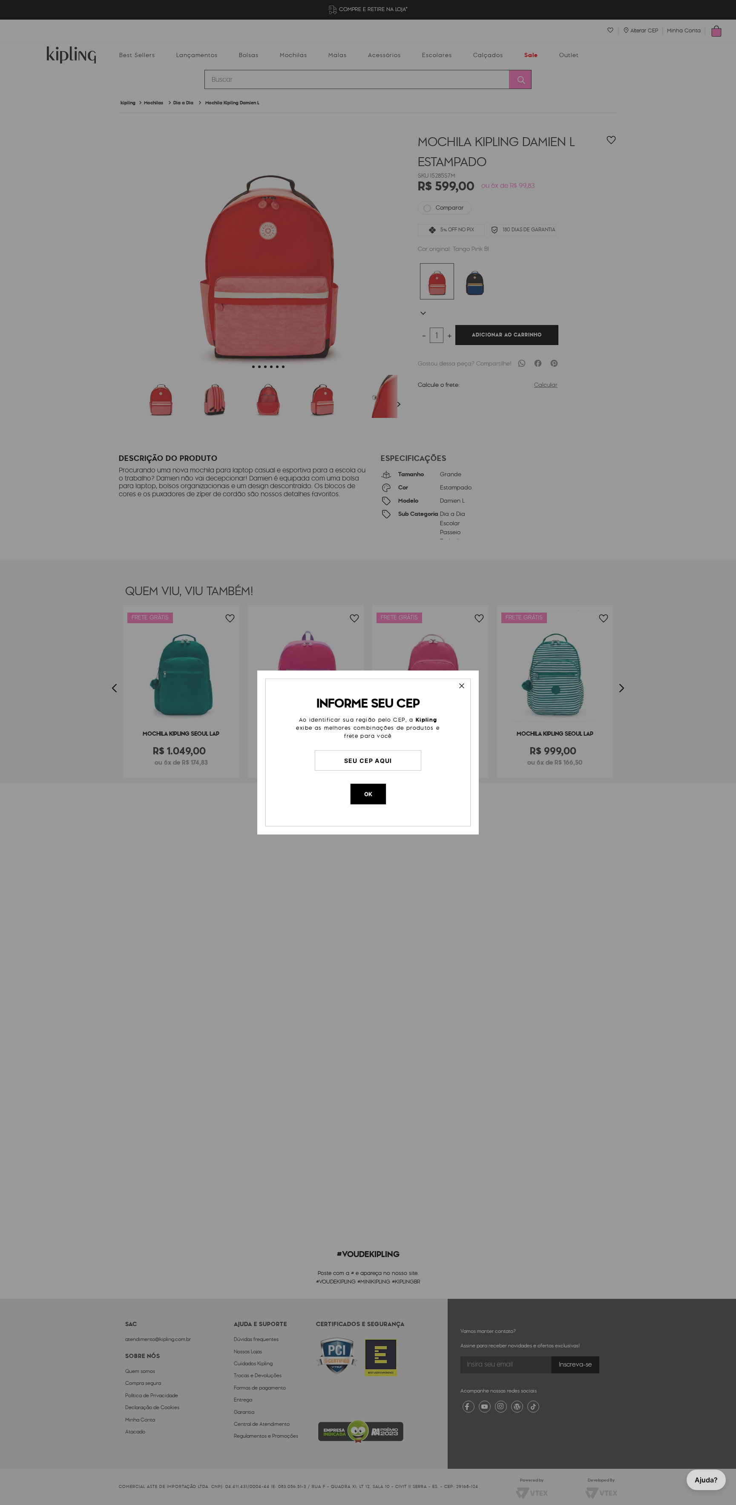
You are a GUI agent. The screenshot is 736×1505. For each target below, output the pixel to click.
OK (368, 794)
